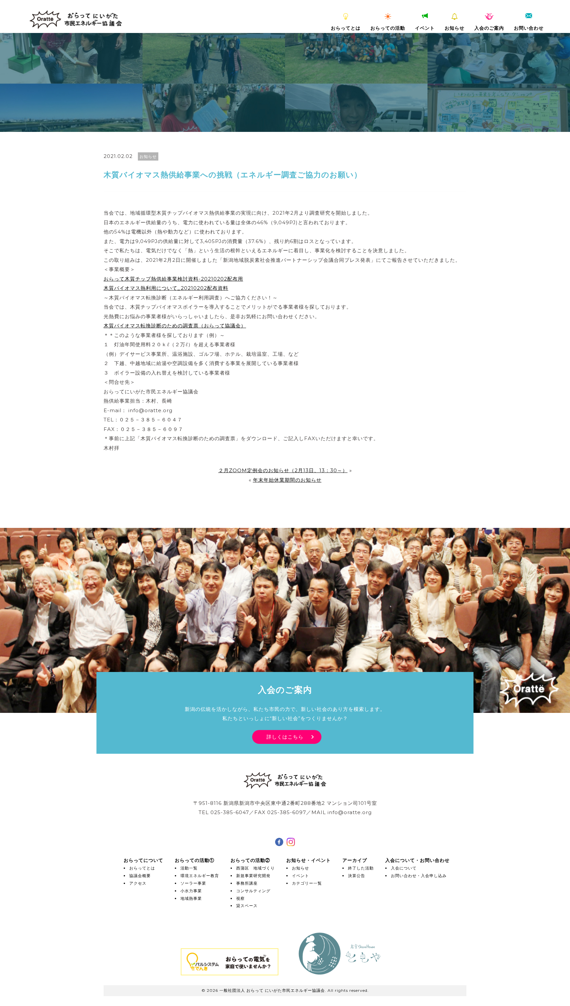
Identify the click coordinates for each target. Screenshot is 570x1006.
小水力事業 (191, 890)
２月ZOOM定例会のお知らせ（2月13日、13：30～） (283, 470)
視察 (240, 898)
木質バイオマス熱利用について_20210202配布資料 (166, 288)
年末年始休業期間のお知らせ (287, 480)
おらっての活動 (387, 28)
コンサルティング (253, 890)
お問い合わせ (529, 28)
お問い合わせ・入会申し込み (419, 875)
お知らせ (454, 28)
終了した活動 (361, 868)
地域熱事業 (191, 898)
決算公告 (356, 875)
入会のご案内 (489, 28)
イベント (425, 28)
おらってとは (346, 28)
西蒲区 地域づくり (255, 868)
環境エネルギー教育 (199, 875)
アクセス (137, 883)
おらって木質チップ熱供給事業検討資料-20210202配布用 (173, 279)
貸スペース (247, 905)
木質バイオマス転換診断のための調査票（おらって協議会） (175, 325)
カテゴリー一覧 (307, 883)
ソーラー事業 (193, 883)
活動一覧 (189, 868)
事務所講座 (247, 883)
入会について (404, 868)
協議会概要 (140, 875)
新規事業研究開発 (253, 875)
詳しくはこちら (285, 737)
